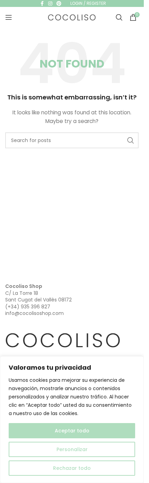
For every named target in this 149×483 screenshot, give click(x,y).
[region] (72, 419)
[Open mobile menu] (9, 17)
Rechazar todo (72, 468)
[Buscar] (119, 17)
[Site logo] (72, 17)
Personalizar (72, 449)
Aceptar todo (72, 430)
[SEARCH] (131, 140)
